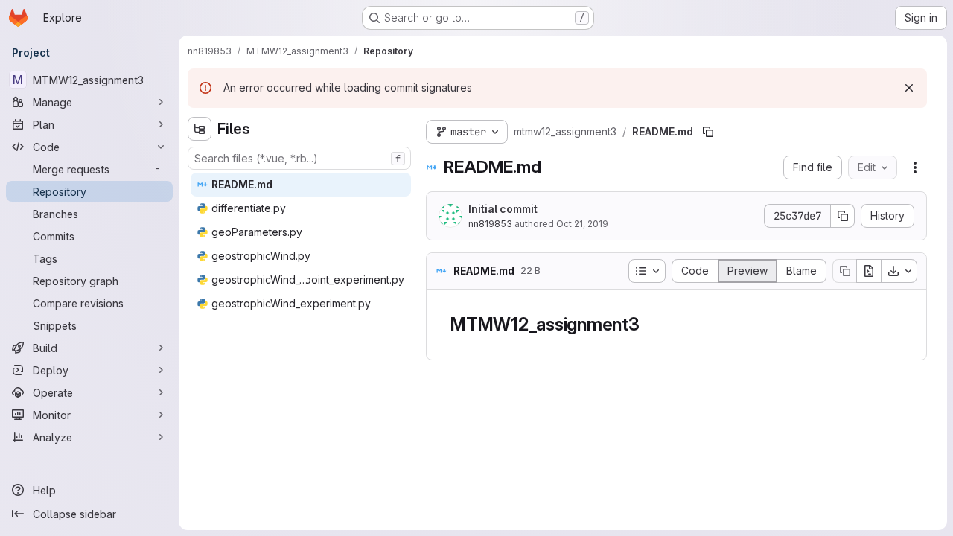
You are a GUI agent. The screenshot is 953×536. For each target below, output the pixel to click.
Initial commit (503, 208)
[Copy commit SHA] (843, 216)
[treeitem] (301, 185)
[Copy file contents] (844, 271)
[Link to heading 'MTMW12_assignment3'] (649, 324)
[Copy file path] (708, 132)
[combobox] (299, 158)
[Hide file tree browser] (199, 129)
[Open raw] (869, 271)
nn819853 (490, 223)
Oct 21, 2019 (582, 223)
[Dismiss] (909, 88)
